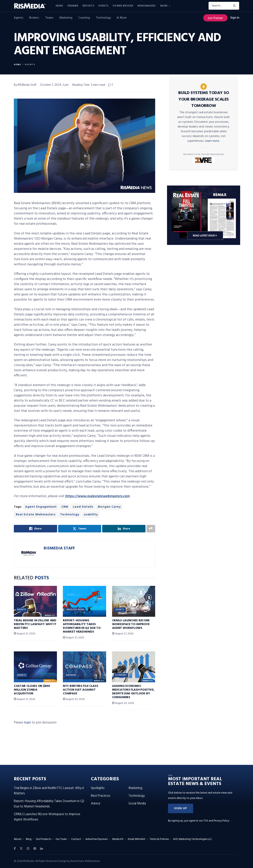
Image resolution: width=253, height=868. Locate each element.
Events (104, 6)
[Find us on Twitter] (21, 848)
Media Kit (118, 839)
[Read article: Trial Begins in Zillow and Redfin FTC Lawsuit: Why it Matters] (35, 601)
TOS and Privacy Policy (216, 821)
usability (91, 514)
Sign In (234, 17)
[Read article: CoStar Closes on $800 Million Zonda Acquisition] (35, 666)
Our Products (43, 839)
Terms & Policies (159, 839)
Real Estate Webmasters (36, 514)
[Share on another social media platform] (150, 528)
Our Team (61, 839)
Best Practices (100, 796)
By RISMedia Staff (25, 85)
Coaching (84, 17)
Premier (73, 6)
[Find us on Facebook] (15, 848)
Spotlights (98, 788)
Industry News (75, 609)
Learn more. (212, 141)
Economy (121, 675)
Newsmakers (147, 6)
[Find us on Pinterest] (34, 848)
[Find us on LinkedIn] (41, 848)
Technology (103, 17)
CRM (64, 506)
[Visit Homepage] (32, 6)
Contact (76, 839)
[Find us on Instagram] (28, 848)
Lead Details (83, 506)
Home (17, 64)
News (59, 6)
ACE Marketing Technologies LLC (192, 839)
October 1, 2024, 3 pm (54, 85)
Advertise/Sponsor (96, 839)
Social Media (137, 803)
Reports (88, 6)
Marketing (65, 17)
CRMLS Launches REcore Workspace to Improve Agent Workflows (131, 624)
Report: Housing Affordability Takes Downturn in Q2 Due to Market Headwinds (81, 626)
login (27, 722)
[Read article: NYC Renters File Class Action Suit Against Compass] (84, 666)
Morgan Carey (109, 506)
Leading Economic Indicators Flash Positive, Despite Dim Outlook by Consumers (133, 691)
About (18, 839)
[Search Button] (235, 6)
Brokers (34, 17)
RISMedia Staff (59, 548)
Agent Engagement (41, 506)
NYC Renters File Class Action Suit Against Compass (80, 689)
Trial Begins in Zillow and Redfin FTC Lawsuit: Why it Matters (35, 624)
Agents (18, 17)
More (164, 6)
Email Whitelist (136, 839)
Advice (95, 803)
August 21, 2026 (25, 633)
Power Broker (123, 6)
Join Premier (215, 18)
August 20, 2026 (75, 699)
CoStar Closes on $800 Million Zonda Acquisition (32, 689)
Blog (28, 839)
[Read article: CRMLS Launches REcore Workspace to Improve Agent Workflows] (133, 601)
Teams (49, 17)
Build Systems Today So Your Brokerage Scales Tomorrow (203, 99)
